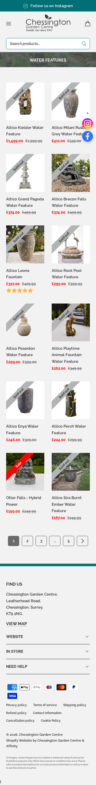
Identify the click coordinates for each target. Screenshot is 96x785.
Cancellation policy (20, 720)
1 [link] (14, 541)
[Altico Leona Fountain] (25, 244)
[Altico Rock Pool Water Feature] (71, 244)
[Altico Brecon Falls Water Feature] (71, 173)
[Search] (84, 43)
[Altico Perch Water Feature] (71, 400)
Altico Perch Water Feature (69, 429)
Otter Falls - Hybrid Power (23, 501)
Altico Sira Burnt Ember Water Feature (67, 504)
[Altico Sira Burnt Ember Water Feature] (71, 472)
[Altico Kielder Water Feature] (25, 101)
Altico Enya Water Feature (22, 429)
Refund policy (16, 713)
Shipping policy (74, 705)
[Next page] (82, 541)
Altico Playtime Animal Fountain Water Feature (67, 355)
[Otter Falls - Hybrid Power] (25, 472)
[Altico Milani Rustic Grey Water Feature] (71, 101)
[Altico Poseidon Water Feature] (25, 323)
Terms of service (45, 705)
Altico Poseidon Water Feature (20, 351)
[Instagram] (87, 123)
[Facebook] (87, 136)
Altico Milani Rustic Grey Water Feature (70, 130)
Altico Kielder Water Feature (25, 130)
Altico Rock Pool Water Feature (67, 273)
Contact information (47, 713)
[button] (8, 23)
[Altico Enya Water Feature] (25, 400)
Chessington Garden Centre (41, 734)
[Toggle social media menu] (87, 113)
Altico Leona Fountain (17, 273)
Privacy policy (16, 705)
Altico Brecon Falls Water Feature (69, 202)
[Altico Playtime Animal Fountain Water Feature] (71, 323)
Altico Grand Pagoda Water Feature (25, 202)
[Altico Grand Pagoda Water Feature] (25, 173)
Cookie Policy (51, 720)
